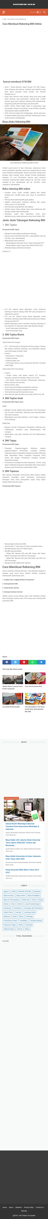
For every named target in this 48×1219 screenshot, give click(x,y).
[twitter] (15, 662)
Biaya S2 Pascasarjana (12, 900)
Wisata (27, 929)
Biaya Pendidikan (34, 895)
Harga (41, 900)
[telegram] (41, 662)
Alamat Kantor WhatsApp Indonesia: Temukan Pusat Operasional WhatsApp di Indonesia (22, 826)
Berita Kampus (9, 895)
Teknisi (20, 925)
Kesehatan (17, 908)
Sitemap (24, 1211)
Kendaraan (7, 908)
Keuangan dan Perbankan (33, 908)
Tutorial (19, 929)
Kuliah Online (8, 912)
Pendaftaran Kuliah (10, 921)
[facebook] (6, 662)
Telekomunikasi (9, 929)
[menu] (5, 12)
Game (34, 900)
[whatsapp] (32, 662)
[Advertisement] (24, 53)
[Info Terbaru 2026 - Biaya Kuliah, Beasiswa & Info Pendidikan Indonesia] (24, 4)
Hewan (6, 904)
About (11, 1207)
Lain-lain (18, 912)
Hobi (12, 904)
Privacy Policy (29, 1207)
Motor (21, 916)
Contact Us (40, 1207)
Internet (20, 904)
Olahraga (29, 916)
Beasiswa (37, 891)
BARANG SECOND (24, 891)
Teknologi (29, 925)
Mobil (15, 916)
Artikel (13, 891)
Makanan (7, 916)
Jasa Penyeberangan (32, 904)
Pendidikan (23, 921)
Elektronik (25, 900)
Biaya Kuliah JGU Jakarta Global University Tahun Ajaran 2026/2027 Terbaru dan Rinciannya (23, 842)
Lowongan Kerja (29, 912)
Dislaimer (18, 1207)
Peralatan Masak (36, 921)
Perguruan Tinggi (10, 925)
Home (5, 1207)
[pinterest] (24, 662)
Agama (6, 891)
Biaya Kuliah (21, 895)
